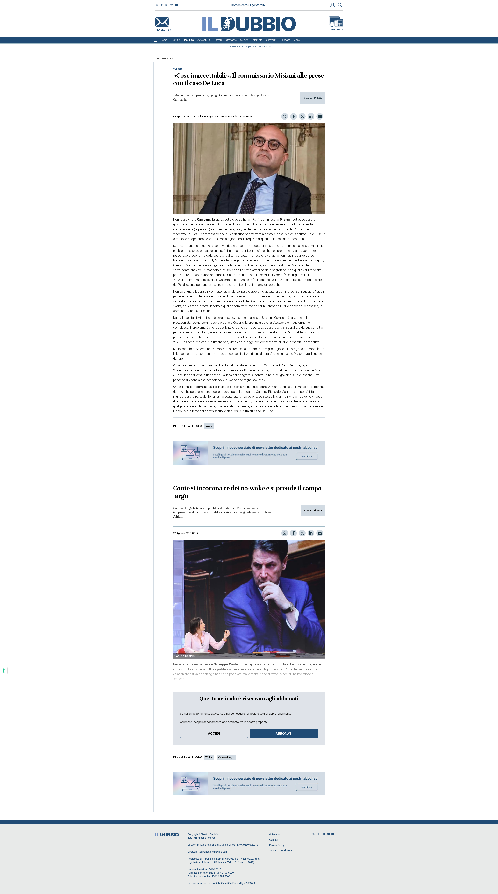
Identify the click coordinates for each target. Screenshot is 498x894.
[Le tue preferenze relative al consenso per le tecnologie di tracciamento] (3, 670)
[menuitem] (163, 40)
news (208, 426)
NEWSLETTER (163, 29)
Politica (170, 58)
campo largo (226, 757)
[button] (333, 5)
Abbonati (337, 29)
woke (208, 757)
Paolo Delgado (313, 510)
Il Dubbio (160, 58)
